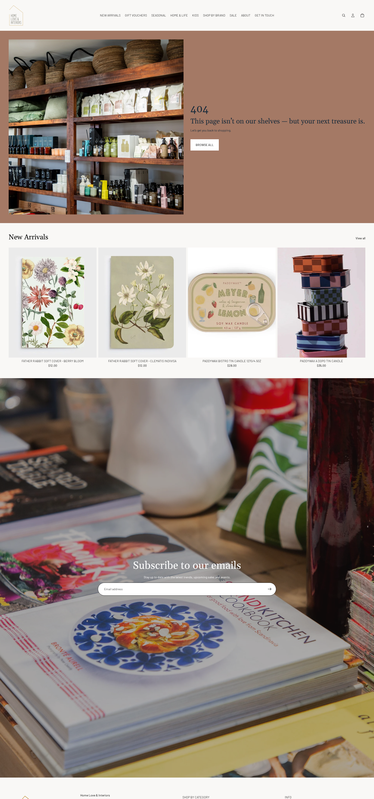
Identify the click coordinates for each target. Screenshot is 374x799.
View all (360, 238)
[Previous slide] (194, 302)
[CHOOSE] (269, 351)
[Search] (343, 15)
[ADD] (90, 351)
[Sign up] (269, 589)
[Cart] (362, 15)
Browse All (205, 145)
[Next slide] (269, 302)
